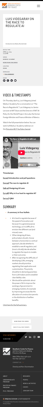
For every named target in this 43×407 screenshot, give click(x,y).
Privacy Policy (7, 403)
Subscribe (7, 339)
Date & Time (6, 49)
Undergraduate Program (9, 381)
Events (25, 387)
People (25, 380)
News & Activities (29, 383)
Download (6, 72)
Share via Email (15, 80)
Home (13, 5)
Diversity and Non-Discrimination (23, 367)
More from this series (10, 62)
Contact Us (17, 362)
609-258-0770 (26, 357)
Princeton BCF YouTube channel (18, 129)
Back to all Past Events (21, 327)
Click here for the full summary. (15, 305)
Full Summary (9, 74)
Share (5, 78)
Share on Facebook (8, 80)
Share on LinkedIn (11, 80)
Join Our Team (28, 390)
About (5, 376)
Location (6, 66)
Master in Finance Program (9, 386)
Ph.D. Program (8, 391)
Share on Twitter (4, 80)
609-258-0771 (20, 359)
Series (5, 57)
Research (26, 376)
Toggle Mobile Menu (38, 6)
